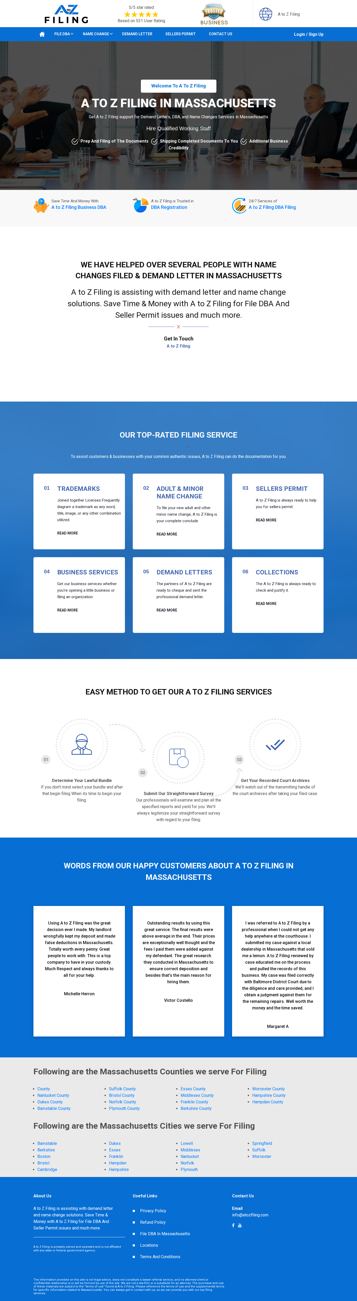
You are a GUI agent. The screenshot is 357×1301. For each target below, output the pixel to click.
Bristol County (122, 1095)
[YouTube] (233, 1225)
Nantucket (190, 1156)
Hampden (117, 1163)
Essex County (193, 1088)
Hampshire (119, 1169)
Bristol (43, 1163)
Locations (149, 1245)
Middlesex (190, 1149)
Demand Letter (137, 34)
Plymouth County (124, 1108)
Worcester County (268, 1088)
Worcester (261, 1156)
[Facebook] (240, 1225)
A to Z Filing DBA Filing (272, 207)
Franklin (116, 1156)
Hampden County (267, 1101)
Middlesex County (197, 1095)
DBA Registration (169, 207)
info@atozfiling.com (250, 1214)
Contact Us (220, 34)
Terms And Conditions (160, 1256)
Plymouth (189, 1169)
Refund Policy (153, 1222)
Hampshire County (269, 1095)
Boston (43, 1156)
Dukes (115, 1143)
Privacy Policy (153, 1210)
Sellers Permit (180, 34)
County (43, 1088)
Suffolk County (122, 1088)
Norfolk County (122, 1101)
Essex (114, 1149)
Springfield (262, 1143)
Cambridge (47, 1169)
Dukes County (50, 1101)
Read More (67, 533)
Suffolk (259, 1149)
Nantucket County (53, 1095)
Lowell (187, 1143)
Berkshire (46, 1149)
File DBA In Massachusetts (165, 1233)
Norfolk (187, 1163)
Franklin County (194, 1101)
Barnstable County (54, 1108)
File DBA (62, 34)
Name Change (96, 34)
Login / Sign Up (309, 34)
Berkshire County (196, 1108)
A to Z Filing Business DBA (78, 207)
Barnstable (47, 1143)
